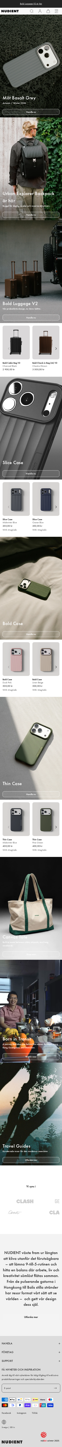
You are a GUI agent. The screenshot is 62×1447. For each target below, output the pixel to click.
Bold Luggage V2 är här (31, 3)
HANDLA (7, 1343)
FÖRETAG (7, 1352)
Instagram (22, 1412)
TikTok (35, 1412)
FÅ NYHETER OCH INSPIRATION (21, 1369)
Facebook (6, 1412)
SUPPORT (7, 1361)
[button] (32, 11)
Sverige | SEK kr (8, 1427)
